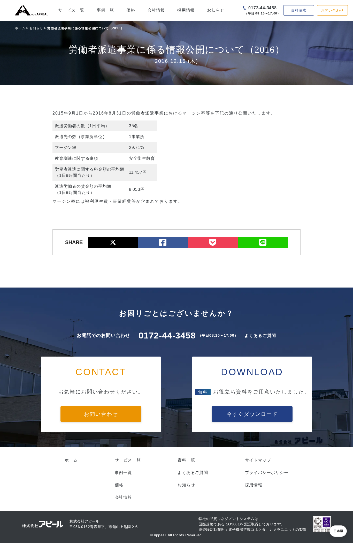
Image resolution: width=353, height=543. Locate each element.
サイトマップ (258, 460)
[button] (338, 531)
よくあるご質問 (260, 335)
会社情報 (156, 10)
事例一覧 (105, 10)
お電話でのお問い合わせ (103, 335)
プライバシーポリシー (266, 472)
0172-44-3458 (262, 8)
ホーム (20, 28)
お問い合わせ (332, 10)
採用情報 (186, 10)
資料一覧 (186, 460)
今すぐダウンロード (252, 414)
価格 (130, 10)
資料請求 (298, 10)
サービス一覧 (71, 10)
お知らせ (215, 10)
